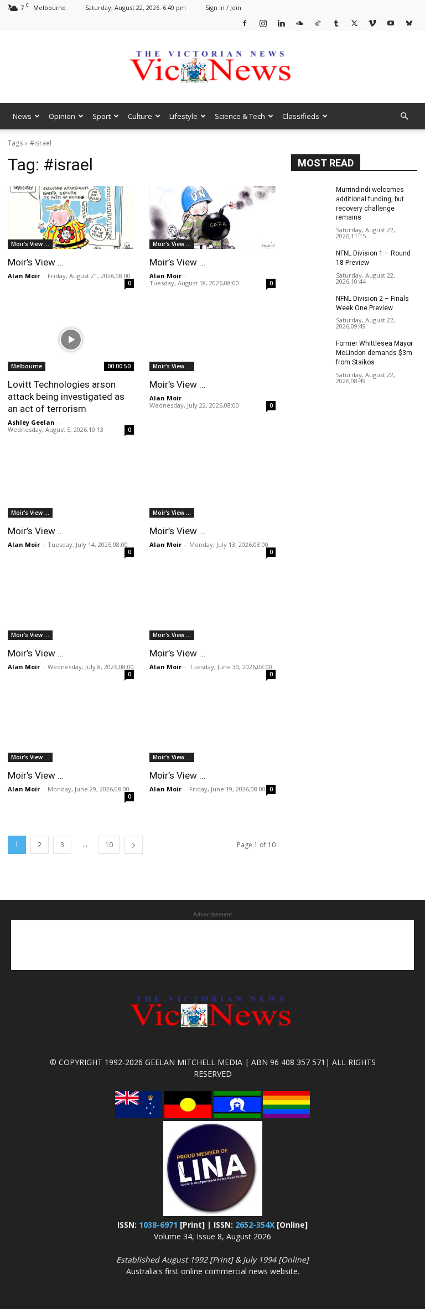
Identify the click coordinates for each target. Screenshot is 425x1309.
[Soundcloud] (299, 22)
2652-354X (254, 1224)
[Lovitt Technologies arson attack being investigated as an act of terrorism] (71, 339)
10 (109, 844)
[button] (404, 116)
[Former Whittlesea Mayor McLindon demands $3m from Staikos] (310, 352)
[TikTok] (317, 22)
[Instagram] (263, 22)
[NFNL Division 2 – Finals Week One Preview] (310, 307)
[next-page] (133, 845)
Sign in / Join (223, 7)
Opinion (62, 116)
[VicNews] (212, 68)
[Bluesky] (409, 22)
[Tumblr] (336, 22)
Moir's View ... (30, 244)
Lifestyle (183, 116)
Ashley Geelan (31, 422)
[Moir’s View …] (71, 217)
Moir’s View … (36, 262)
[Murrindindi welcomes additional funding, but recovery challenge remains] (310, 198)
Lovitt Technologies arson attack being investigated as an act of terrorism (66, 396)
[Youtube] (390, 22)
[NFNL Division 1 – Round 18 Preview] (310, 262)
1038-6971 (158, 1224)
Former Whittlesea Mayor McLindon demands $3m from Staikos (374, 353)
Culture (140, 116)
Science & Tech (240, 116)
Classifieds (300, 116)
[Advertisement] (212, 945)
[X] (354, 22)
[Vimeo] (372, 22)
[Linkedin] (281, 22)
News (22, 116)
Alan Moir (24, 276)
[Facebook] (244, 22)
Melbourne (26, 366)
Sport (101, 116)
